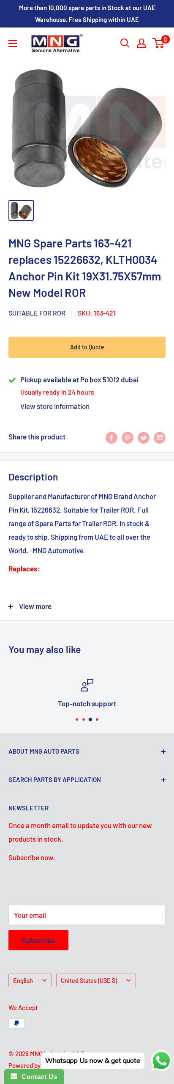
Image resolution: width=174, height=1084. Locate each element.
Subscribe (38, 940)
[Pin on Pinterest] (127, 437)
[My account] (141, 43)
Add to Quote (87, 347)
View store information (55, 406)
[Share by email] (160, 437)
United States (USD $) (89, 980)
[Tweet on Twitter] (144, 437)
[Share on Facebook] (111, 437)
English (23, 980)
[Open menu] (12, 43)
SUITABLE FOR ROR (36, 313)
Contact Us (37, 1076)
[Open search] (125, 43)
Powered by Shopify (35, 1065)
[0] (158, 43)
